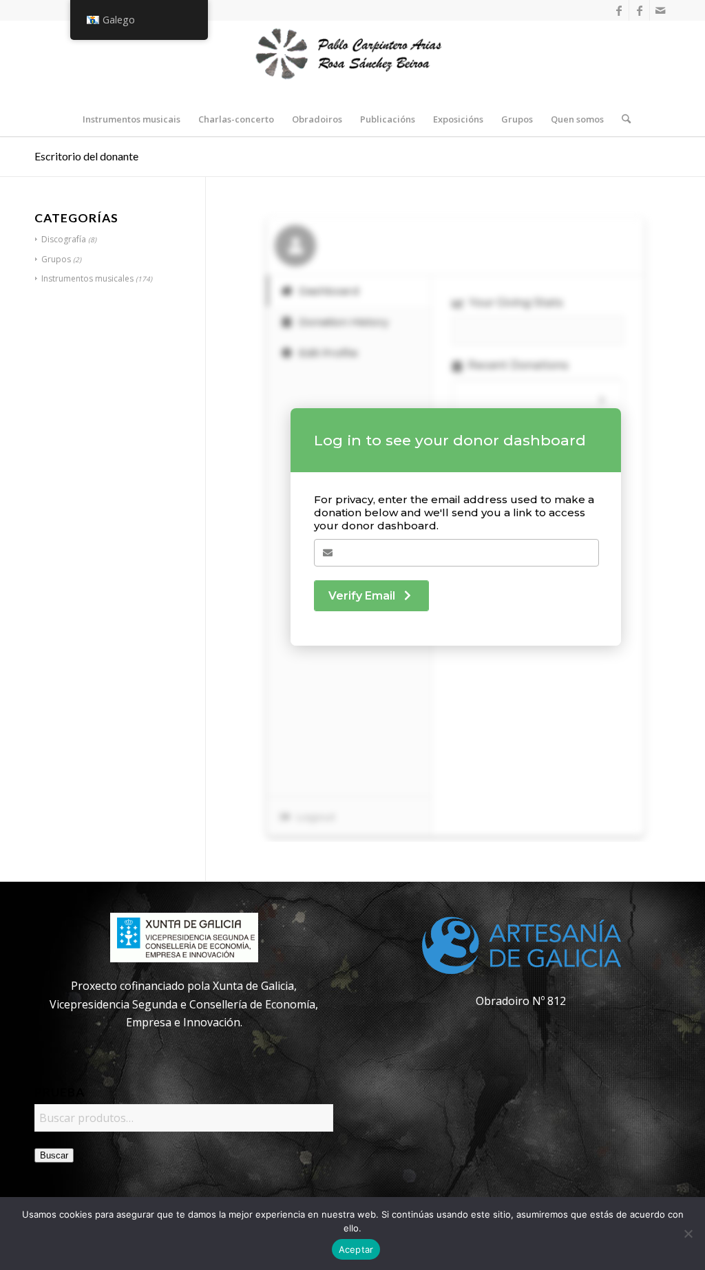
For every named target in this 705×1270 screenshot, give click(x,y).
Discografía (63, 239)
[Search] (622, 119)
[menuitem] (131, 119)
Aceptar (356, 1249)
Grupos (56, 259)
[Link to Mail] (660, 10)
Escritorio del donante (86, 155)
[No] (688, 1233)
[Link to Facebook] (619, 10)
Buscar (54, 1155)
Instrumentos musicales (87, 278)
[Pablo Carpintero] (352, 61)
